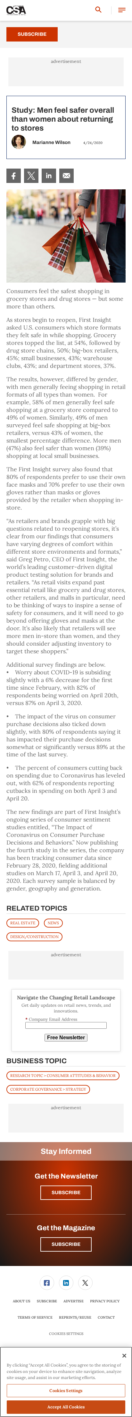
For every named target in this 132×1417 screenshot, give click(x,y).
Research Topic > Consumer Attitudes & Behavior (63, 1075)
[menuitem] (13, 176)
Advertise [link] (73, 1301)
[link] (13, 176)
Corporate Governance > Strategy (48, 1089)
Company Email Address (51, 1019)
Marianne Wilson (51, 142)
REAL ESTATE (22, 923)
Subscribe (32, 34)
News (53, 923)
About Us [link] (21, 1301)
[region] (66, 1382)
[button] (122, 10)
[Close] (124, 1356)
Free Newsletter (66, 1037)
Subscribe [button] (66, 1192)
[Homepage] (16, 10)
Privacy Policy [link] (105, 1301)
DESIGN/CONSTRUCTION (34, 936)
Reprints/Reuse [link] (75, 1317)
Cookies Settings (66, 1334)
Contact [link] (106, 1317)
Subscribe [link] (47, 1301)
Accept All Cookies (66, 1407)
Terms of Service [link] (35, 1317)
